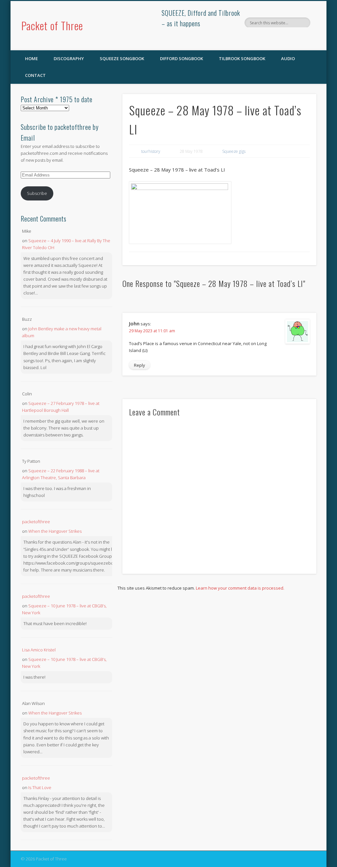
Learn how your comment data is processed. (240, 588)
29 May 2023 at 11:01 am (152, 331)
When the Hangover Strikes (55, 531)
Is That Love (39, 787)
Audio (288, 58)
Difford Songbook (181, 58)
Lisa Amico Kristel (39, 650)
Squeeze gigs (234, 151)
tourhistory (150, 151)
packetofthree (36, 522)
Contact (35, 75)
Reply (139, 365)
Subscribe (37, 193)
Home (31, 58)
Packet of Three (52, 25)
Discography (69, 58)
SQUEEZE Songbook (122, 58)
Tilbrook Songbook (242, 58)
